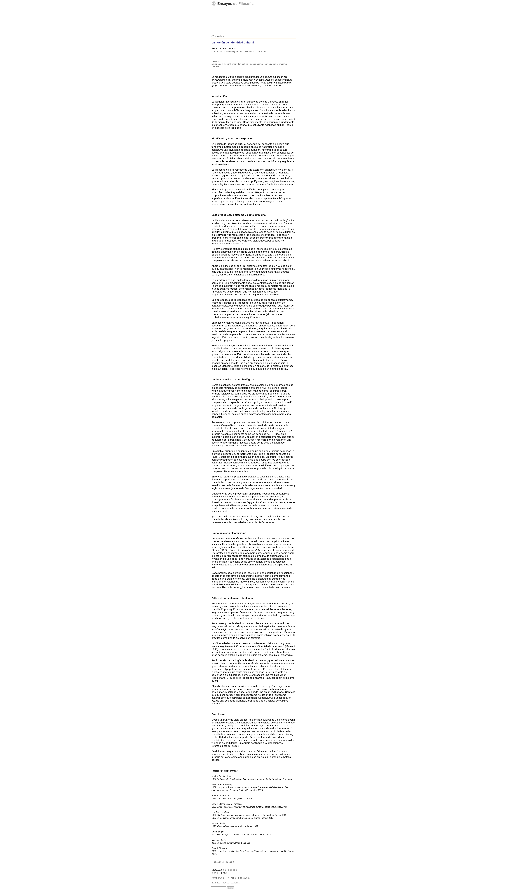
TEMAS (226, 883)
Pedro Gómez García (224, 48)
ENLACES (232, 878)
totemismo (216, 66)
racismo (283, 64)
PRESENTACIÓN (218, 878)
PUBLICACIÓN (244, 878)
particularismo (271, 64)
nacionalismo (256, 64)
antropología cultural (221, 64)
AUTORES (235, 883)
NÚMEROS (216, 883)
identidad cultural (240, 64)
